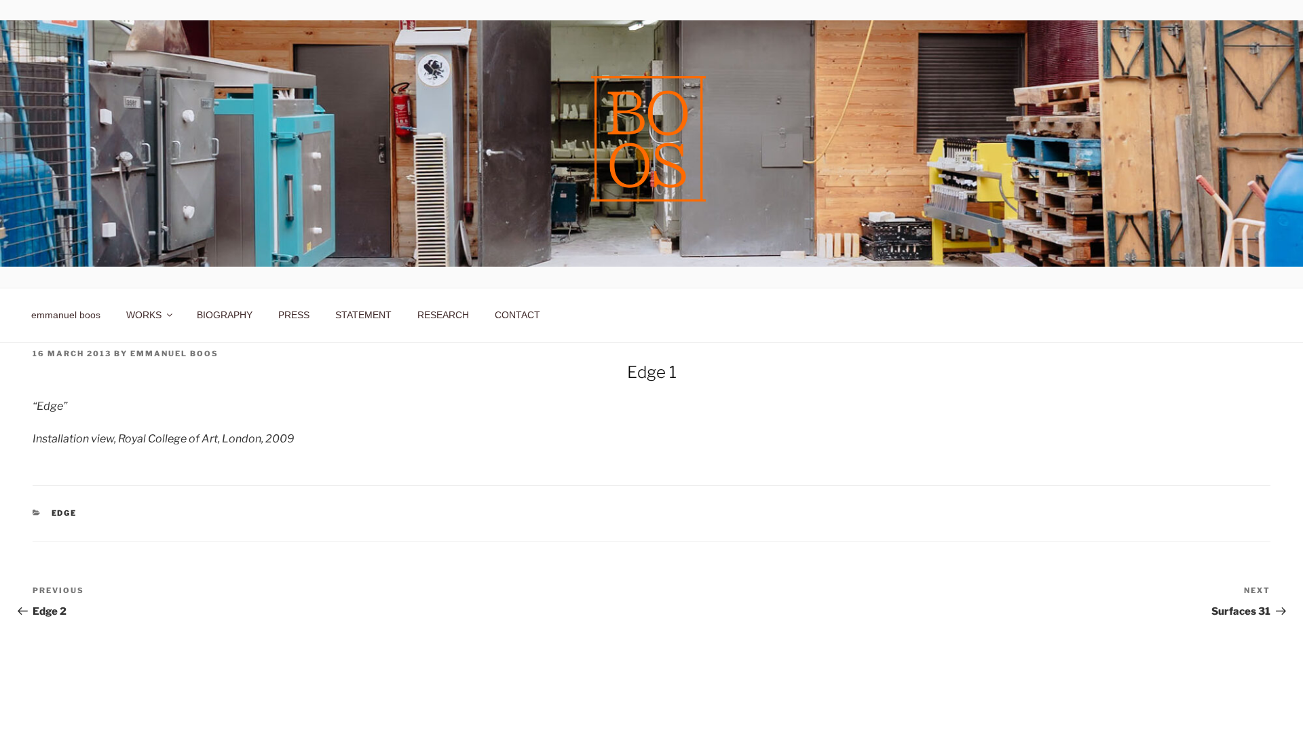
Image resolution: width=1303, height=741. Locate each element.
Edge (64, 513)
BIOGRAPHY (224, 314)
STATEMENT (363, 314)
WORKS (144, 314)
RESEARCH (443, 314)
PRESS (293, 314)
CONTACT (517, 314)
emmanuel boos (65, 314)
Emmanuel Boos (174, 353)
